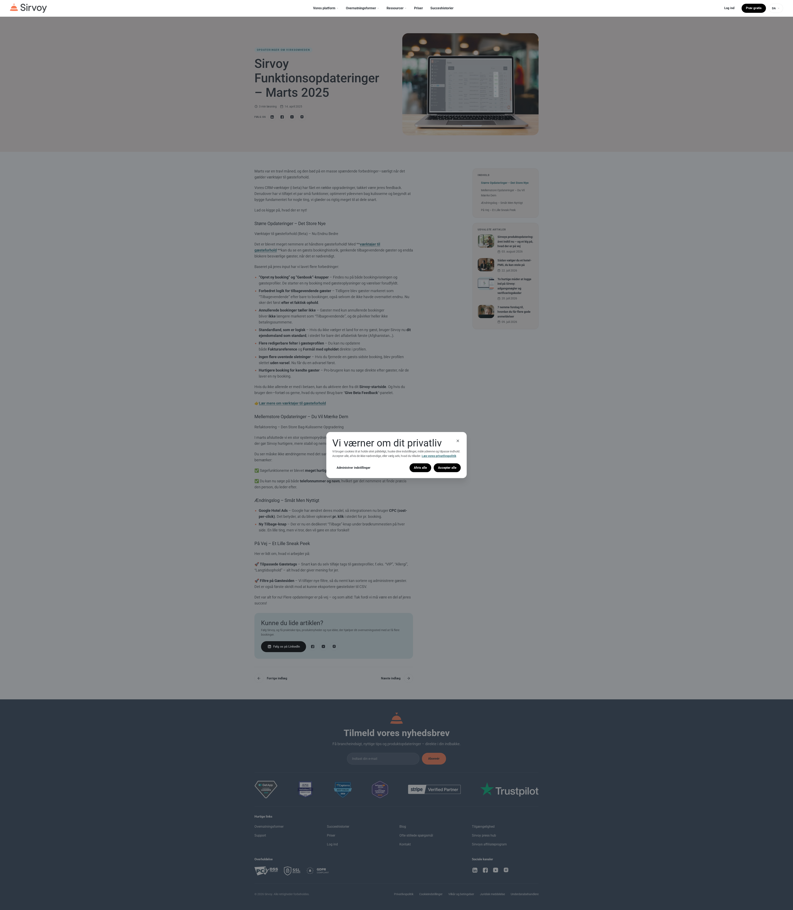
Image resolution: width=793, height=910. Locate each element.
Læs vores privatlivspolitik (439, 456)
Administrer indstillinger (353, 467)
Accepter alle (447, 467)
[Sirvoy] (28, 8)
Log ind (729, 8)
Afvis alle (420, 467)
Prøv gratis (754, 8)
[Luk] (457, 440)
